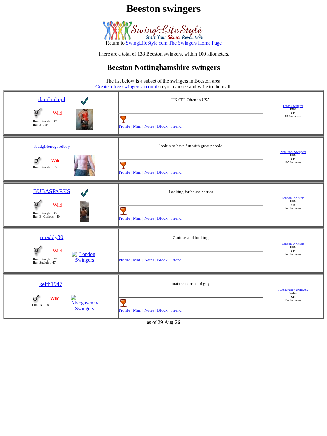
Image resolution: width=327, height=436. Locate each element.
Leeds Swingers (293, 106)
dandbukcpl (51, 99)
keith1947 (50, 284)
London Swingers (293, 197)
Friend (176, 126)
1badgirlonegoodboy (51, 146)
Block (162, 126)
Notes (149, 126)
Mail (137, 126)
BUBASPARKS (51, 191)
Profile (125, 126)
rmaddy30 (51, 237)
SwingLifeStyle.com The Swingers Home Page (174, 43)
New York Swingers (293, 152)
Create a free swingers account (126, 86)
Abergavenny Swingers (293, 289)
